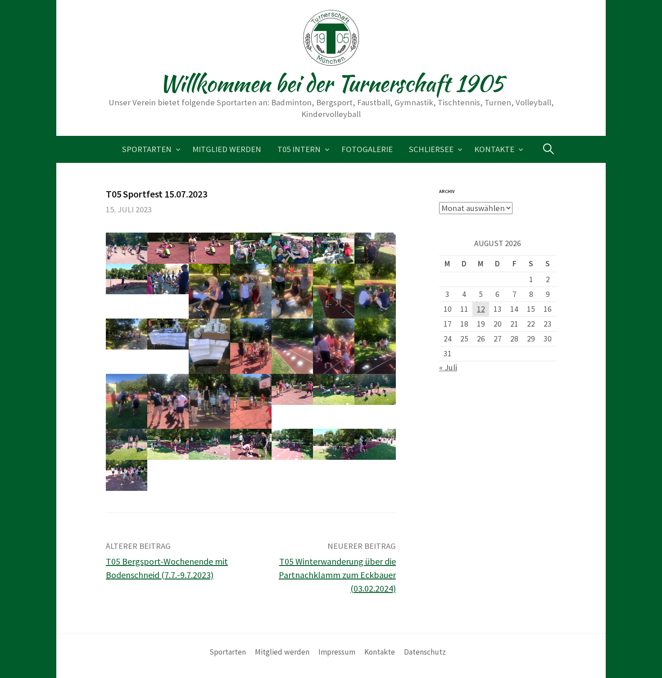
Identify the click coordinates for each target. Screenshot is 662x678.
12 (481, 309)
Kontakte (494, 149)
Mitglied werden (226, 149)
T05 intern (299, 149)
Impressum (336, 652)
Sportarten (147, 149)
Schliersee (431, 149)
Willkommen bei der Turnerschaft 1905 (331, 83)
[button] (126, 248)
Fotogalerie (367, 149)
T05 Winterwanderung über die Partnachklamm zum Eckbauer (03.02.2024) (337, 575)
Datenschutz (425, 652)
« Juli (448, 367)
